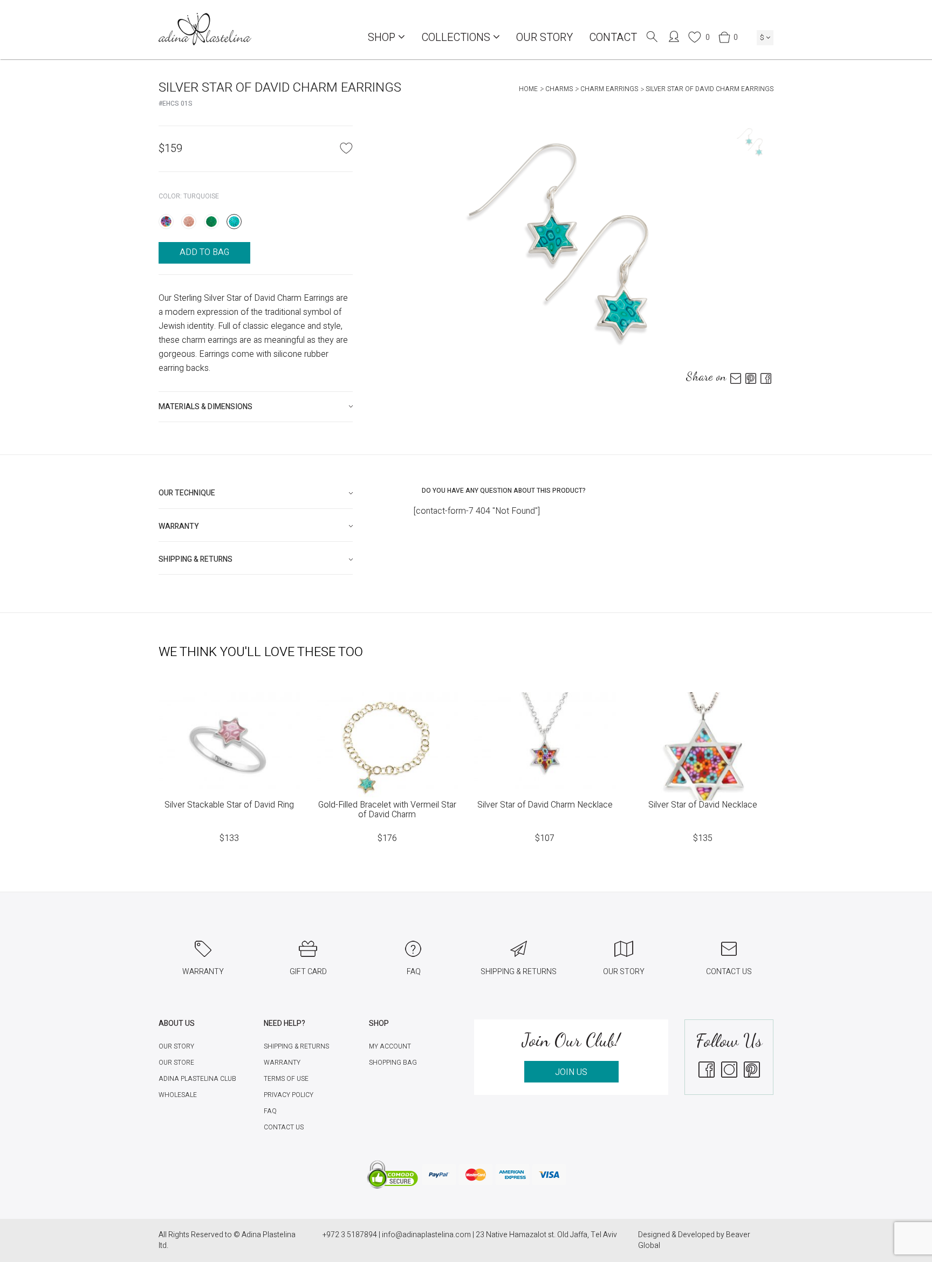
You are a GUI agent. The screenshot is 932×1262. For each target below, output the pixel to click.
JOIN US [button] (571, 1072)
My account (390, 1046)
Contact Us (284, 1127)
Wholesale (178, 1095)
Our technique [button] (187, 493)
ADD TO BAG (204, 252)
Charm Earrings (609, 89)
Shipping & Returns (296, 1046)
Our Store (176, 1062)
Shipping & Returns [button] (195, 559)
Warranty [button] (179, 526)
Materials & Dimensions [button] (205, 406)
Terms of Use (286, 1079)
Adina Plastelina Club (197, 1079)
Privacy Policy (288, 1095)
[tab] (256, 407)
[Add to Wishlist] (346, 148)
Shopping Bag (393, 1062)
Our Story (544, 37)
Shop (383, 37)
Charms (559, 89)
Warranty (282, 1062)
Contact (613, 37)
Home (528, 89)
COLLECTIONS (457, 37)
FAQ (270, 1111)
